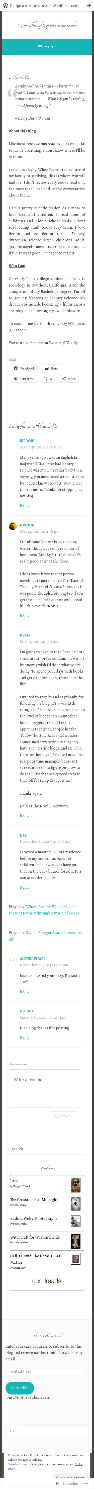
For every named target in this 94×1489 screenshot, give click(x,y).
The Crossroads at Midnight (34, 1199)
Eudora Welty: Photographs (33, 1218)
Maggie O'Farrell (22, 1186)
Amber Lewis (20, 1267)
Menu (50, 46)
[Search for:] (47, 1149)
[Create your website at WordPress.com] (47, 5)
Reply (24, 505)
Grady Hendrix (20, 1242)
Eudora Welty (20, 1223)
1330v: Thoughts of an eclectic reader (47, 25)
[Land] (75, 1191)
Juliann (27, 440)
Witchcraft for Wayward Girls (35, 1237)
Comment (63, 1116)
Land (14, 1181)
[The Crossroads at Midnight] (75, 1209)
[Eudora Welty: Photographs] (75, 1225)
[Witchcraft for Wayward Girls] (75, 1247)
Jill (23, 835)
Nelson (27, 525)
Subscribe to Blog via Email (47, 1336)
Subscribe (19, 1388)
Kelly (25, 635)
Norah (26, 1010)
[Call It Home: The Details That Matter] (75, 1263)
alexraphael (32, 958)
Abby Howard (20, 1204)
